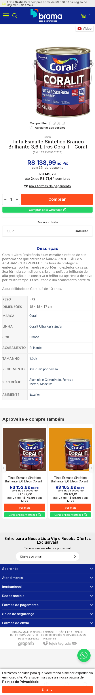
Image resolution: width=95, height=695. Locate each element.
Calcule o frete (47, 222)
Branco (34, 337)
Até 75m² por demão (43, 369)
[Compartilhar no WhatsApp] (54, 123)
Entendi (47, 689)
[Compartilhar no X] (58, 123)
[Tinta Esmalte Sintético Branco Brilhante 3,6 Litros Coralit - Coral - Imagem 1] (47, 71)
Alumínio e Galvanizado (45, 380)
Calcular (81, 231)
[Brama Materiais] (46, 15)
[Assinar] (74, 556)
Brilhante (35, 348)
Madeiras (46, 384)
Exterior (34, 394)
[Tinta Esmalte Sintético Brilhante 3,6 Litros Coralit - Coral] (24, 471)
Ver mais (24, 507)
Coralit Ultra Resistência (45, 326)
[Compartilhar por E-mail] (63, 123)
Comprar (57, 199)
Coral (47, 137)
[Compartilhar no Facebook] (49, 123)
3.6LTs (33, 358)
